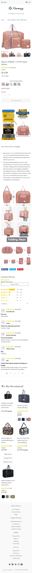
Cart (29, 2)
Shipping (16, 541)
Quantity (3, 92)
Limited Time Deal (16, 529)
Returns (16, 538)
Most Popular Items (16, 521)
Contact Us (16, 553)
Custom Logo (16, 558)
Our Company (16, 509)
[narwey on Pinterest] (16, 564)
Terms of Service (16, 512)
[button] (5, 67)
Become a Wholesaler (16, 556)
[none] (4, 54)
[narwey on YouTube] (21, 564)
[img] (10, 309)
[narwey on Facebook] (13, 564)
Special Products (16, 526)
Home (2, 20)
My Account (16, 550)
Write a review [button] (15, 284)
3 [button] (14, 373)
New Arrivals (16, 524)
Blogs (16, 514)
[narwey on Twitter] (9, 564)
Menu (5, 2)
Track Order (16, 543)
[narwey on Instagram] (18, 564)
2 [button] (10, 373)
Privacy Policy (16, 536)
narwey (11, 569)
